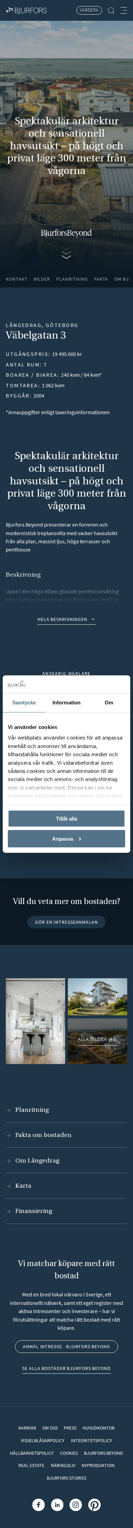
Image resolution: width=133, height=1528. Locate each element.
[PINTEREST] (94, 1505)
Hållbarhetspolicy (32, 1453)
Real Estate (31, 1465)
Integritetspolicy (91, 1440)
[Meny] (123, 10)
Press (70, 1428)
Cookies (69, 1453)
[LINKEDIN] (57, 1505)
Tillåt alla (66, 818)
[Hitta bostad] (111, 10)
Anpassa (62, 838)
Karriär (27, 1428)
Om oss (50, 1428)
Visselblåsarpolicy (42, 1440)
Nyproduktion (98, 1465)
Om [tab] (109, 702)
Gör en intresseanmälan (66, 922)
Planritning (72, 279)
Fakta (101, 279)
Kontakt (16, 279)
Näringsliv (63, 1465)
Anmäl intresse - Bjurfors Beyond (66, 1346)
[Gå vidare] (66, 252)
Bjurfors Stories (66, 1478)
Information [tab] (66, 702)
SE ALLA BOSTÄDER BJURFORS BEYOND (66, 1368)
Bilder (42, 279)
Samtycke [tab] (24, 702)
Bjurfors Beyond (103, 1453)
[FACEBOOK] (38, 1505)
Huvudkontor (99, 1428)
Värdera (89, 10)
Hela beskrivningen (62, 619)
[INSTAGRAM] (76, 1505)
